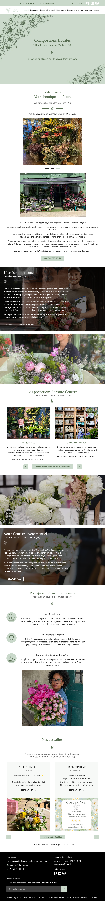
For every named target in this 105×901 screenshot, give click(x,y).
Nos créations (61, 10)
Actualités (88, 10)
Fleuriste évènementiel (47, 10)
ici (57, 844)
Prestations (34, 10)
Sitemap (84, 897)
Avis (82, 10)
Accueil (26, 10)
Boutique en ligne (73, 10)
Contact (96, 10)
